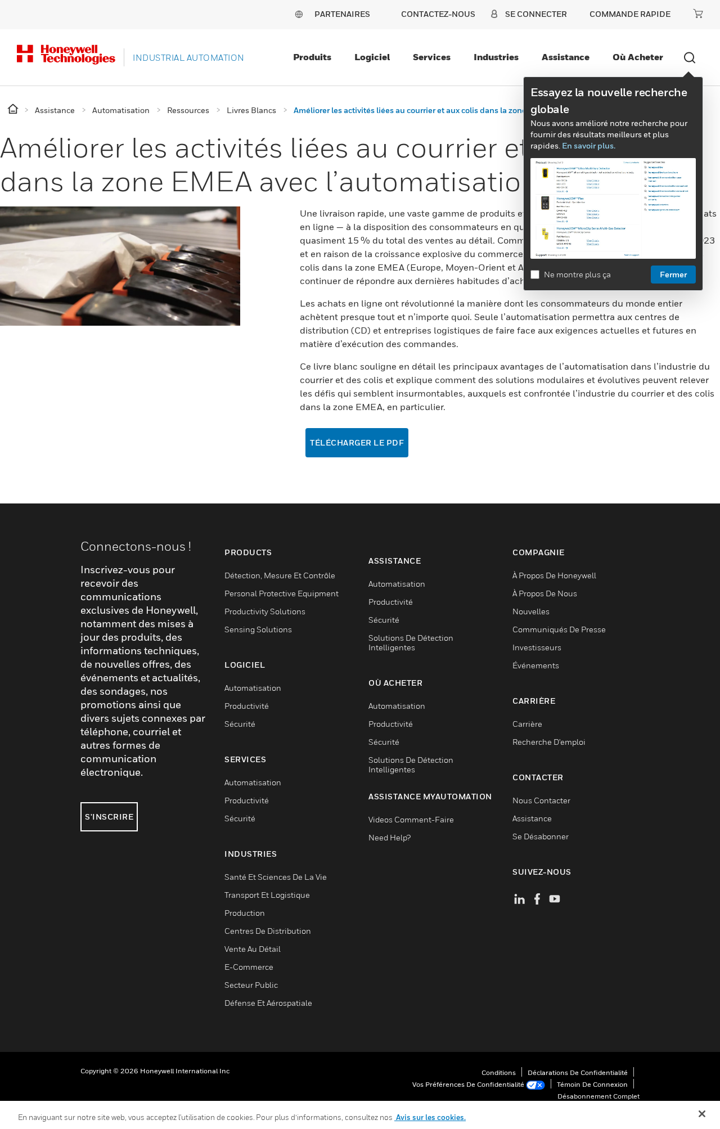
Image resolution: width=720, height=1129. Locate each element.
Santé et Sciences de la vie (275, 876)
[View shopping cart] (698, 13)
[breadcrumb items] (14, 109)
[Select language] (298, 14)
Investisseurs (536, 647)
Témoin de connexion (592, 1084)
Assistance (566, 56)
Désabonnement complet (598, 1096)
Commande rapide (630, 14)
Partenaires (342, 14)
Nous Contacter (541, 800)
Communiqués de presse (559, 629)
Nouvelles (531, 611)
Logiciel (372, 56)
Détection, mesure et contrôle (279, 575)
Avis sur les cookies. (430, 1117)
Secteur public (251, 984)
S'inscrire (109, 816)
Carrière (527, 723)
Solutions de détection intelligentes (410, 642)
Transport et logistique (267, 894)
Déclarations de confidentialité (578, 1072)
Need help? (389, 837)
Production (244, 912)
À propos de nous (544, 593)
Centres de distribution (267, 930)
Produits (312, 56)
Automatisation (252, 687)
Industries (496, 56)
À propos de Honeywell (554, 575)
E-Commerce (248, 966)
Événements (535, 665)
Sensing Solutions (258, 629)
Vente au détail (252, 948)
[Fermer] (702, 1113)
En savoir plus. (588, 145)
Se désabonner (540, 836)
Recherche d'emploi (549, 741)
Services (432, 56)
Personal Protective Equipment (281, 593)
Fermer (673, 274)
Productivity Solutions (264, 611)
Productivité (246, 705)
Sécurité (239, 723)
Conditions (499, 1072)
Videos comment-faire (411, 819)
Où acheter (638, 56)
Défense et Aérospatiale (268, 1002)
